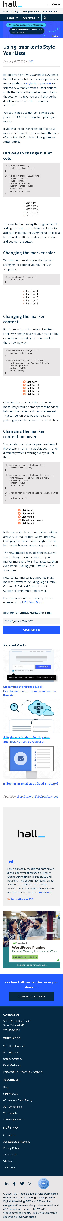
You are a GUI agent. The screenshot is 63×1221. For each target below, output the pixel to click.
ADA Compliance (12, 1106)
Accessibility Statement (16, 1141)
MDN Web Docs (32, 602)
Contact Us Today (31, 996)
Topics (10, 17)
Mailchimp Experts (13, 1119)
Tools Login (9, 1167)
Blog (16, 11)
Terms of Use (10, 1154)
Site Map (8, 1160)
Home (6, 11)
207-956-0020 (11, 1030)
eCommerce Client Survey (17, 1100)
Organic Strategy (12, 1058)
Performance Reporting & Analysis (22, 1071)
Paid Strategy (11, 1052)
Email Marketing (12, 1065)
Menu (55, 4)
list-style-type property (36, 83)
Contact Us (9, 1135)
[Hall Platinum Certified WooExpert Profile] (43, 1183)
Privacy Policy (11, 1148)
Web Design (24, 796)
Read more (45, 892)
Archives (29, 17)
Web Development (45, 796)
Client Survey (10, 1093)
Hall (29, 61)
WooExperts (10, 1112)
